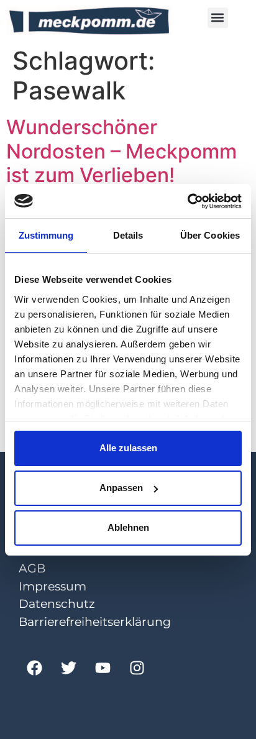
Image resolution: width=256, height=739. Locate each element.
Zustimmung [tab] (46, 235)
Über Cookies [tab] (210, 235)
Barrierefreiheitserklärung (95, 622)
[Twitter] (68, 667)
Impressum (52, 586)
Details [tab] (128, 235)
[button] (218, 17)
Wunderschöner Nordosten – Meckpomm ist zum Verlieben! (121, 151)
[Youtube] (102, 667)
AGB (32, 568)
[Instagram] (136, 667)
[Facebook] (34, 667)
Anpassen (121, 487)
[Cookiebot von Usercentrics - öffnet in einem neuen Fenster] (187, 201)
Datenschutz (57, 604)
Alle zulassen (128, 448)
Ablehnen (128, 527)
